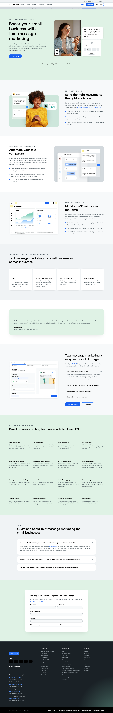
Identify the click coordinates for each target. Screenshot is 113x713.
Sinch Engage (44, 655)
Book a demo (99, 4)
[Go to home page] (14, 4)
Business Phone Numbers (47, 651)
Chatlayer (43, 672)
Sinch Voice (44, 653)
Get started (90, 4)
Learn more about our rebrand (89, 8)
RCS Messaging (66, 666)
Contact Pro (44, 674)
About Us (86, 651)
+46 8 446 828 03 (14, 684)
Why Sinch (86, 653)
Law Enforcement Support (84, 710)
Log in (82, 4)
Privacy (54, 710)
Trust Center (65, 655)
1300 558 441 (13, 698)
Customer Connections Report (69, 672)
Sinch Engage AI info (67, 677)
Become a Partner (66, 664)
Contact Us (86, 668)
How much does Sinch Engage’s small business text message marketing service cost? (47, 543)
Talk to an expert (72, 404)
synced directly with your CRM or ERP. (89, 107)
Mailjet (42, 664)
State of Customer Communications (71, 670)
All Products (44, 677)
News (63, 651)
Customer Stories (66, 653)
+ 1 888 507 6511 (36, 601)
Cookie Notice (61, 710)
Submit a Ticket (66, 662)
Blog (63, 674)
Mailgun (43, 662)
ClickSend (43, 670)
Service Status (66, 659)
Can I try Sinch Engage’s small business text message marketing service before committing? (49, 568)
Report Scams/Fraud (71, 710)
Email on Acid (44, 666)
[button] (84, 1)
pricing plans (53, 546)
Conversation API (45, 657)
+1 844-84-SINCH (14, 677)
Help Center (65, 657)
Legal (49, 710)
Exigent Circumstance (98, 710)
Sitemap (64, 679)
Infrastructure (87, 657)
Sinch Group (87, 655)
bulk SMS (74, 364)
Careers (86, 662)
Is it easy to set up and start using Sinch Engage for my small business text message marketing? (51, 559)
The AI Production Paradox (68, 668)
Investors (86, 664)
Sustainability (87, 666)
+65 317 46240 (13, 691)
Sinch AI (86, 659)
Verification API (45, 659)
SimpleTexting (44, 668)
